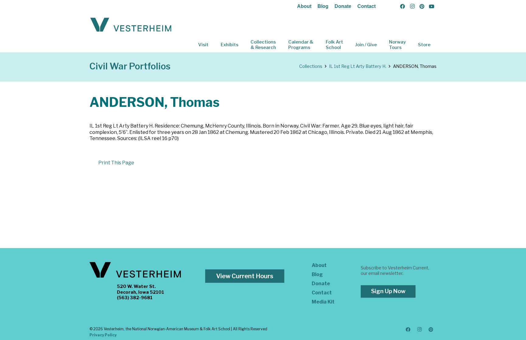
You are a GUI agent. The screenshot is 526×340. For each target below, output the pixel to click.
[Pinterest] (422, 6)
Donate (343, 6)
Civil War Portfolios (129, 66)
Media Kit (323, 302)
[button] (213, 44)
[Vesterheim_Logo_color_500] (130, 25)
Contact (366, 6)
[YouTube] (432, 6)
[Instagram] (412, 6)
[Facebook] (402, 6)
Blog (322, 6)
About (304, 6)
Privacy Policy (103, 335)
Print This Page (116, 163)
